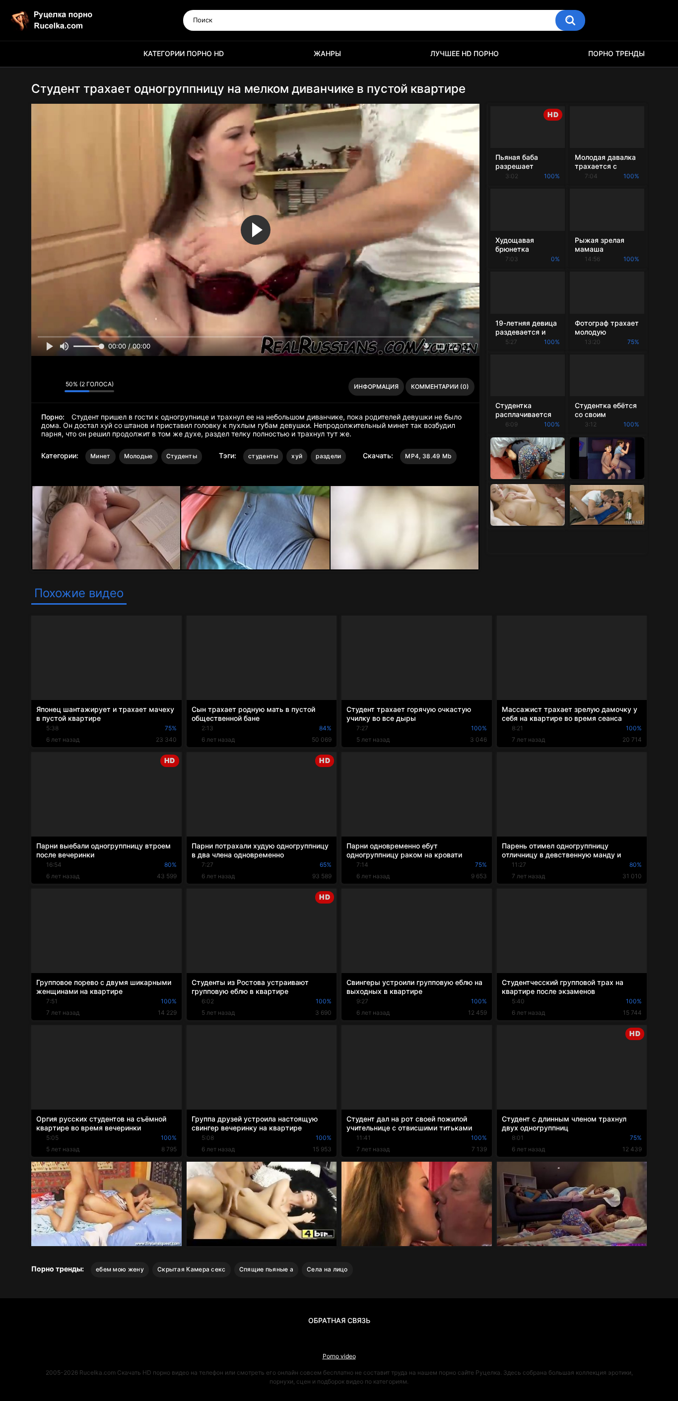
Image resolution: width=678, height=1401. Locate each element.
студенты (263, 456)
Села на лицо (327, 1269)
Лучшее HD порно (464, 53)
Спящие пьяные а (266, 1269)
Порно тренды (616, 53)
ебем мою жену (120, 1269)
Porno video (339, 1356)
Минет (100, 456)
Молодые (138, 456)
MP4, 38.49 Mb (428, 456)
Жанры (327, 53)
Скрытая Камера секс (191, 1269)
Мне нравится (41, 387)
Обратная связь (339, 1320)
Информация (376, 386)
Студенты (181, 456)
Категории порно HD (183, 53)
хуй (296, 456)
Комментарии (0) (440, 386)
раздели (328, 456)
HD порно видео (43, 54)
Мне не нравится (54, 387)
